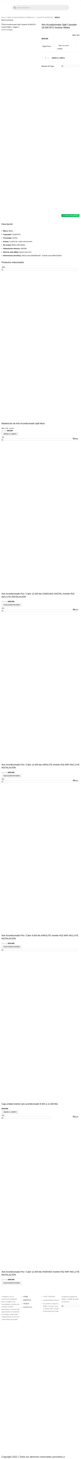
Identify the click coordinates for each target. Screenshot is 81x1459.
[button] (9, 434)
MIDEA (57, 17)
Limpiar (59, 49)
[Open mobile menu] (3, 2)
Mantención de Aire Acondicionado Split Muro (23, 423)
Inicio (3, 17)
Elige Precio (46, 46)
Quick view (3, 419)
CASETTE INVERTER (45, 17)
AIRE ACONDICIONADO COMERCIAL (21, 17)
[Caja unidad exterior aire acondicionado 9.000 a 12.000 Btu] (39, 1023)
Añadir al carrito (58, 58)
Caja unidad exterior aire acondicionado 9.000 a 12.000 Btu (29, 1104)
